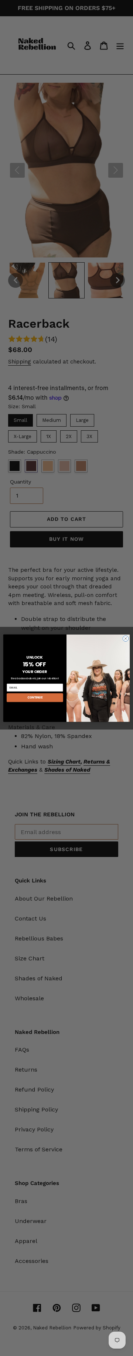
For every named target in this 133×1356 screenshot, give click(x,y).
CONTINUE (35, 697)
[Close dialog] (125, 638)
